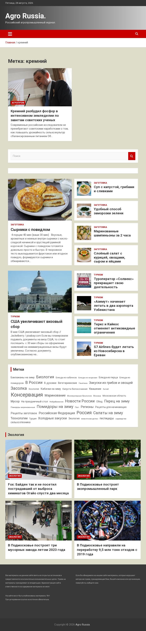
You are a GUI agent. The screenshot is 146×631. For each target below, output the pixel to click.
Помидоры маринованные (23, 407)
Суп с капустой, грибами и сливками (114, 189)
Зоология (33, 389)
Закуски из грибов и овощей (111, 383)
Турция (32, 418)
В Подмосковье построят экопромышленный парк (98, 486)
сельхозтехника (20, 422)
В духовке (50, 383)
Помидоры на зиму (55, 406)
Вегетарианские (67, 383)
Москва (97, 396)
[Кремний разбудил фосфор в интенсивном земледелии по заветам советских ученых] (40, 87)
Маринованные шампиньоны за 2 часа (112, 233)
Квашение (95, 388)
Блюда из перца (108, 377)
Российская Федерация (57, 413)
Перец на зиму (117, 401)
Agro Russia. (25, 16)
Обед (99, 401)
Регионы (87, 407)
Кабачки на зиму (51, 388)
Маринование (55, 395)
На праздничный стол (34, 401)
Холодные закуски (52, 418)
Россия (84, 412)
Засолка (19, 388)
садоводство (121, 419)
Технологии (19, 418)
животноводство (89, 418)
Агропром (18, 103)
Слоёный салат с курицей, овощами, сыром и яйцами (109, 257)
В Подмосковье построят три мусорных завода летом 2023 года (36, 547)
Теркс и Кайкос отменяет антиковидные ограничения (114, 328)
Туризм (15, 316)
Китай (106, 389)
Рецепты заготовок (24, 413)
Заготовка (17, 224)
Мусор (15, 401)
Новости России (80, 401)
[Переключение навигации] (10, 34)
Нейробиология (56, 402)
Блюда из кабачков (66, 377)
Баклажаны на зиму (23, 377)
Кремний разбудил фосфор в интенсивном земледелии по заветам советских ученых (35, 115)
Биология (45, 377)
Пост (77, 407)
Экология (74, 418)
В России (34, 382)
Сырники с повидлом (30, 229)
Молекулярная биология (79, 396)
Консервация (27, 395)
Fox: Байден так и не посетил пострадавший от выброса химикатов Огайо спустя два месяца (38, 488)
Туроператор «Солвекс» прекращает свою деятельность (114, 283)
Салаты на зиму (108, 413)
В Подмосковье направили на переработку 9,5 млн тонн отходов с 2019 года (107, 549)
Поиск (131, 156)
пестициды (107, 418)
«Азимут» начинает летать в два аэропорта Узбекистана (113, 305)
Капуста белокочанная (74, 389)
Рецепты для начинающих (111, 407)
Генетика (83, 383)
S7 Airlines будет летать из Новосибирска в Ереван (114, 351)
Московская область (114, 395)
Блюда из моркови (87, 377)
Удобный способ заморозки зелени (108, 211)
